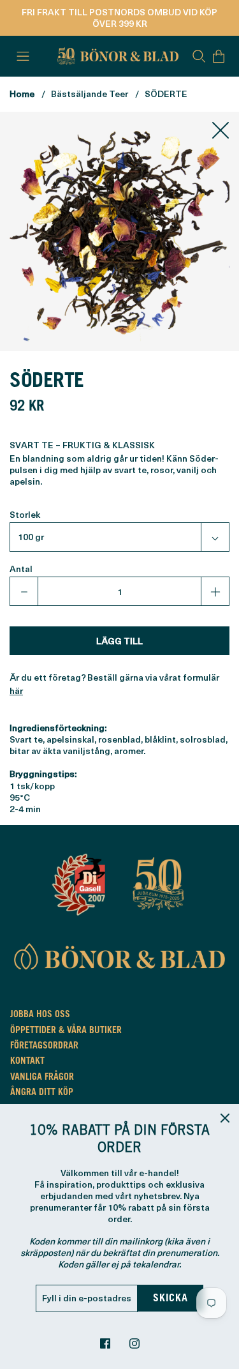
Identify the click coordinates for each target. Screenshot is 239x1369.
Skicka (170, 1299)
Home (22, 93)
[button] (119, 537)
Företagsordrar (44, 1046)
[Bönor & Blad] (116, 56)
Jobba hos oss (40, 1015)
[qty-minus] (24, 591)
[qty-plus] (215, 591)
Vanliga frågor (42, 1077)
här (16, 690)
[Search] (198, 56)
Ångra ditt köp (41, 1093)
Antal (21, 568)
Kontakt (27, 1061)
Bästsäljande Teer (89, 93)
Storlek (25, 514)
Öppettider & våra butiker (66, 1031)
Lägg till (119, 640)
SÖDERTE (166, 93)
